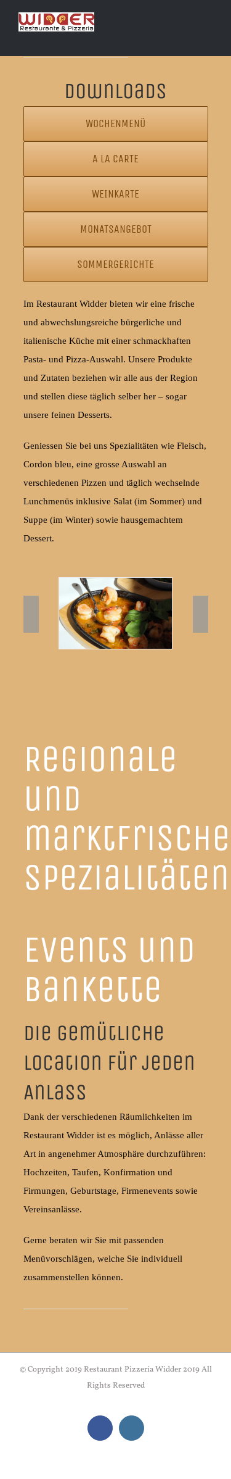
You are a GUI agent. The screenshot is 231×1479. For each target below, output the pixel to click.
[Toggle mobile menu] (208, 37)
